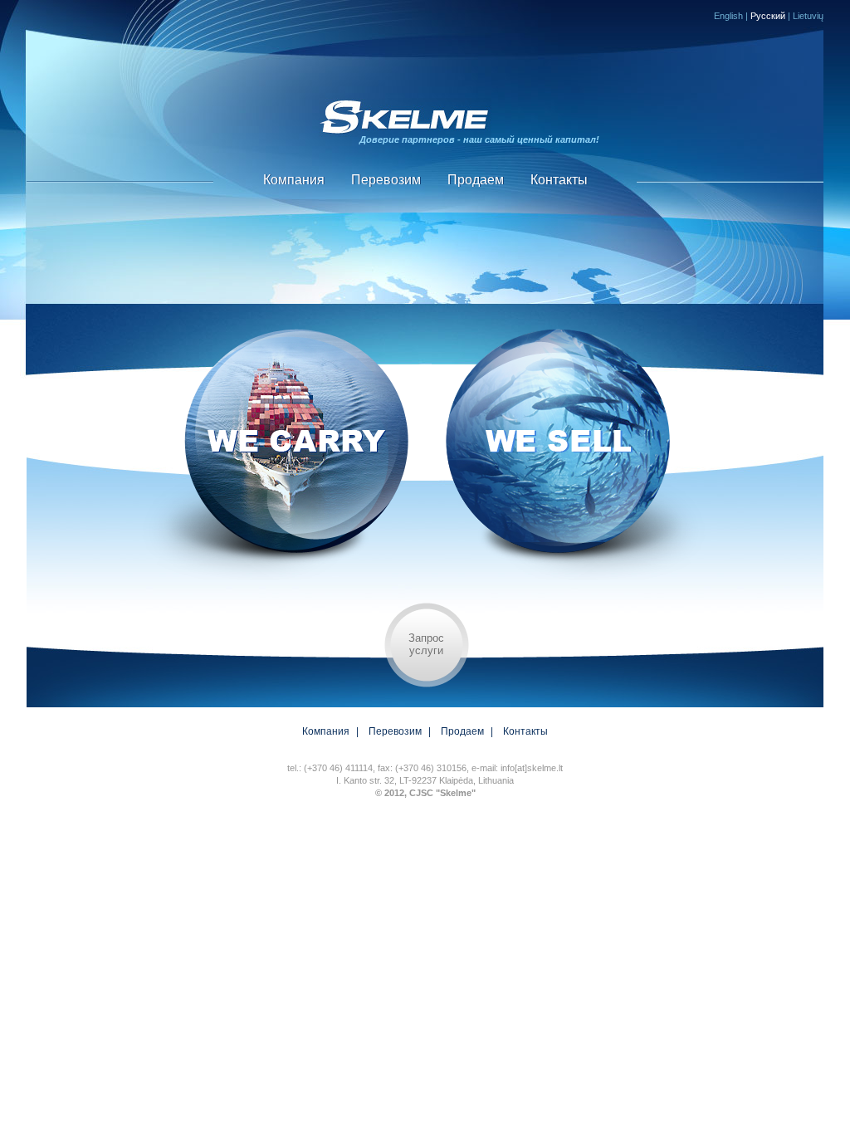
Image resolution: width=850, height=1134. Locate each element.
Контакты (559, 180)
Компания (294, 180)
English (728, 16)
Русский (767, 16)
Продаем (475, 180)
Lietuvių (808, 16)
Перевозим (386, 180)
